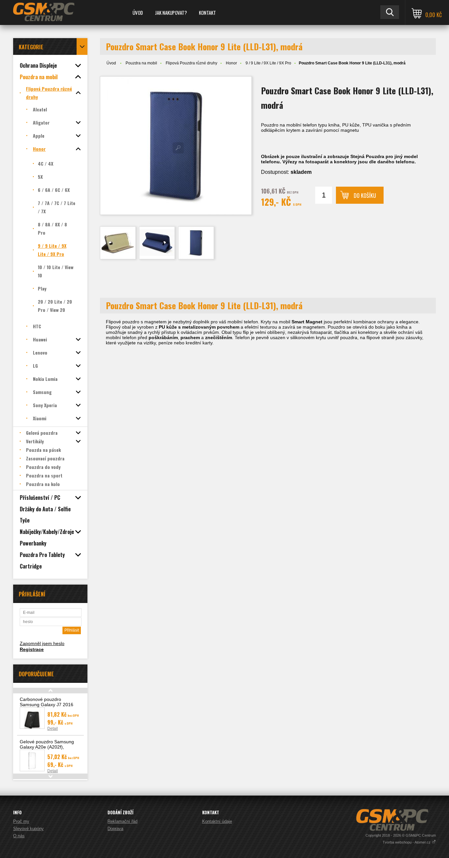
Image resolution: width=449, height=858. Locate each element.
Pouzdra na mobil (141, 63)
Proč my (21, 821)
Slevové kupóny (28, 828)
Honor (231, 63)
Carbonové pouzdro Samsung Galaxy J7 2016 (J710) (46, 704)
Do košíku (365, 195)
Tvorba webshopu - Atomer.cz (407, 842)
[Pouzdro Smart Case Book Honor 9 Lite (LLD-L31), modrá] (176, 145)
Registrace (32, 649)
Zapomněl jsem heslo (42, 643)
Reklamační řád (122, 821)
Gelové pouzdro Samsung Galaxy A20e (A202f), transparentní (47, 747)
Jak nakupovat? (171, 12)
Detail (52, 728)
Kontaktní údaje (217, 821)
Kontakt (207, 12)
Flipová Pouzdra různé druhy (191, 63)
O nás (19, 835)
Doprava (115, 828)
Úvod (137, 12)
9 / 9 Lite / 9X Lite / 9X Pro (268, 63)
